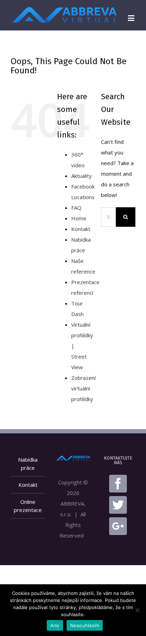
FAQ (76, 207)
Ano (55, 625)
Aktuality (81, 175)
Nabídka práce (28, 463)
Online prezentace (28, 505)
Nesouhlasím (85, 625)
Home (78, 218)
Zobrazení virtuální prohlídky (83, 388)
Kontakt (80, 228)
